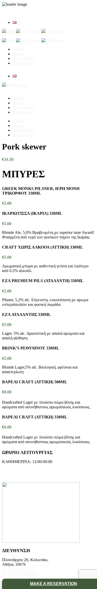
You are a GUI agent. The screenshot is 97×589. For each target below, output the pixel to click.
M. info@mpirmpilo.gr (20, 573)
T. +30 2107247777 (18, 569)
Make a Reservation (53, 584)
